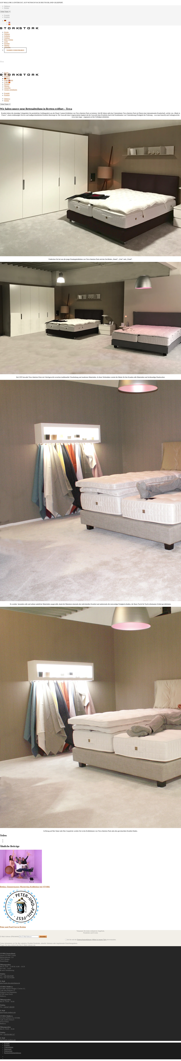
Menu (2, 61)
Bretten (6, 8)
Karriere (7, 17)
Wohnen (7, 34)
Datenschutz (8, 1051)
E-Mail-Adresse (9, 936)
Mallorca (7, 6)
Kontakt (7, 15)
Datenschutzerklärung (91, 940)
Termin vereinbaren (15, 50)
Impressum (7, 1049)
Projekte (7, 43)
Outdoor (7, 38)
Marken (6, 45)
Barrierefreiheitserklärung (12, 1053)
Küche (6, 32)
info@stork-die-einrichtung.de (10, 983)
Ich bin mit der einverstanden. (91, 940)
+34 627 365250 (8, 1007)
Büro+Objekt (8, 40)
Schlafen (7, 36)
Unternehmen (8, 1047)
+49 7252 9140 (8, 976)
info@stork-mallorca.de (8, 1012)
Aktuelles (7, 47)
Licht (6, 42)
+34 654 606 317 (9, 1034)
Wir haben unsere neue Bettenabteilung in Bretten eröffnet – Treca (36, 108)
